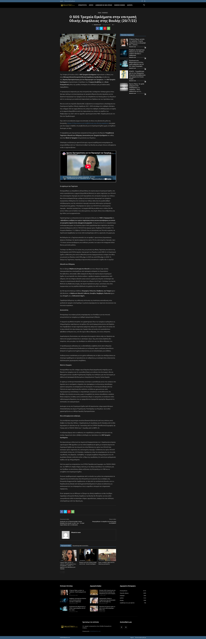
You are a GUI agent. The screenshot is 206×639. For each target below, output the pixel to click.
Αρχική (61, 1)
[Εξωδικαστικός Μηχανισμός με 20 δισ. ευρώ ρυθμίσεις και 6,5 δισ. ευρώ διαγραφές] (124, 64)
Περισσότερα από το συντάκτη (80, 545)
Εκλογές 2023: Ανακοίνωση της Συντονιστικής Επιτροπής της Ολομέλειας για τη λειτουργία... (107, 592)
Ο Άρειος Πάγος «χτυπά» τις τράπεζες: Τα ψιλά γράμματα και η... (77, 592)
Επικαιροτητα (82, 5)
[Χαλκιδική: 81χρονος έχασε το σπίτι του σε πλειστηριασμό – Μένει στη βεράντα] (94, 608)
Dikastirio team (97, 24)
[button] (144, 5)
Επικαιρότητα (104, 12)
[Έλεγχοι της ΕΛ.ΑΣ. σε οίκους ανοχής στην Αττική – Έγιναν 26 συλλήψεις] (88, 555)
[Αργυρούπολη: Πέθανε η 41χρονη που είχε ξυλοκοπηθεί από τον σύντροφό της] (94, 600)
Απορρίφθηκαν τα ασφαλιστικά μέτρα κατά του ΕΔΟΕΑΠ (104, 522)
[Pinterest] (104, 28)
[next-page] (64, 572)
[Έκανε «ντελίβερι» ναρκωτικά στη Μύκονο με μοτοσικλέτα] (107, 555)
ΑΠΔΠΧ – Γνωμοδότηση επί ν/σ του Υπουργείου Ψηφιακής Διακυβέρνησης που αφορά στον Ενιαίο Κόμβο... (137, 75)
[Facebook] (142, 1)
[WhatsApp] (108, 28)
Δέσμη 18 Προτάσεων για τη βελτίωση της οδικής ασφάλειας (88, 123)
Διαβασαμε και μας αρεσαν (104, 5)
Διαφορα (129, 5)
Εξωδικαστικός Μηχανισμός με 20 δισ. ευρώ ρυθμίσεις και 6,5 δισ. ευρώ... (77, 608)
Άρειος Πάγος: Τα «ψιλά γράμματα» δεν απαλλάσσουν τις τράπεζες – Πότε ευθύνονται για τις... (136, 87)
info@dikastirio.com (95, 631)
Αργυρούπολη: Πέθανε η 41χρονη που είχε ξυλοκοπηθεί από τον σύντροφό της (107, 600)
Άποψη (99, 12)
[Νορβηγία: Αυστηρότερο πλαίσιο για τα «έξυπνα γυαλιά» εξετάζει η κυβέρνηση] (124, 53)
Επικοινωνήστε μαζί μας (70, 1)
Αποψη (91, 5)
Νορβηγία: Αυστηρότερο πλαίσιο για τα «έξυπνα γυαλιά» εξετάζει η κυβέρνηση (77, 600)
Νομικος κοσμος (119, 5)
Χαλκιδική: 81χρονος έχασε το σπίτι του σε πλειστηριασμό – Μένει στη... (107, 608)
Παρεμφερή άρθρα (66, 545)
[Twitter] (145, 1)
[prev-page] (61, 572)
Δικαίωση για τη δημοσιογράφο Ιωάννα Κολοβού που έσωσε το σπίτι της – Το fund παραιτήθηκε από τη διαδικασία (72, 523)
